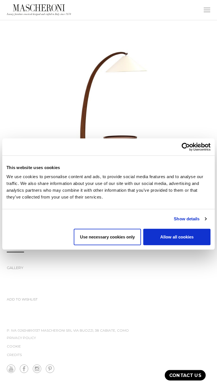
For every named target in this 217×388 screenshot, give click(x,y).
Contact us (185, 375)
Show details (186, 218)
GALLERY (15, 267)
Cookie (14, 346)
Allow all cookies (177, 236)
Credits (14, 355)
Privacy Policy (21, 338)
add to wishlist (22, 299)
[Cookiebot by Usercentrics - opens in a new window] (186, 147)
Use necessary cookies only (107, 236)
